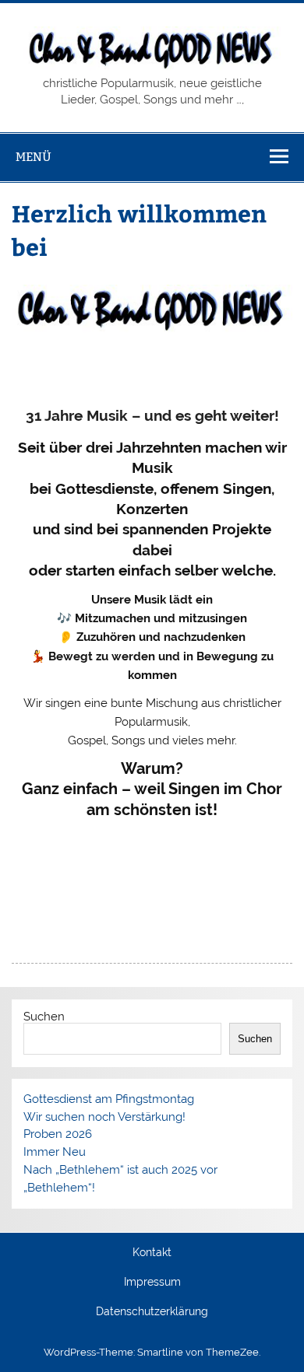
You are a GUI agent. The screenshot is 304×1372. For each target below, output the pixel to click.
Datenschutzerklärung (152, 1312)
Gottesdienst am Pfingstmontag (108, 1099)
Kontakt (152, 1253)
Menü (33, 156)
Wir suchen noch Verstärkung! (104, 1117)
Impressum (152, 1282)
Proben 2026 (57, 1134)
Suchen (44, 1017)
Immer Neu (54, 1152)
